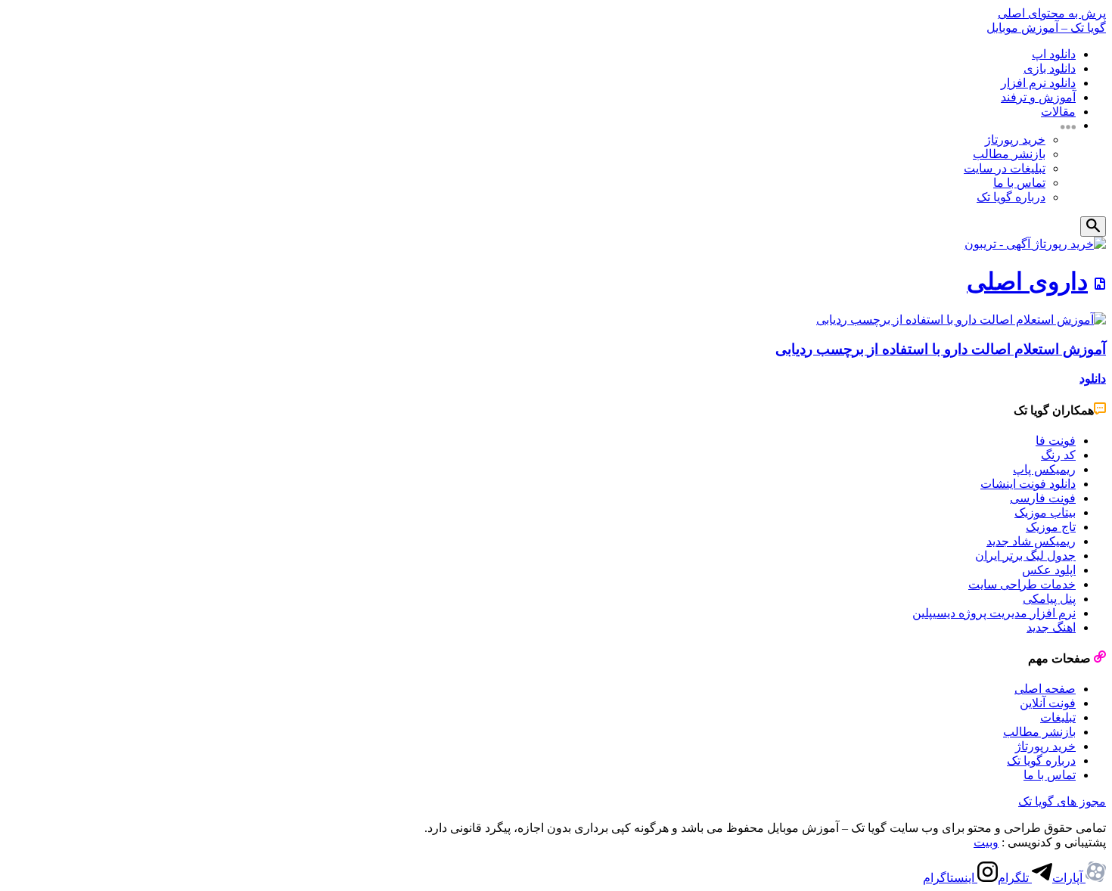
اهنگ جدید (1051, 627)
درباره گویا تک (1011, 197)
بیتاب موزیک (1045, 512)
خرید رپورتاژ (1015, 139)
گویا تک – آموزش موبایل (1046, 27)
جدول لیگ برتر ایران (1025, 555)
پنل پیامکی (1049, 598)
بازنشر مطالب (1009, 153)
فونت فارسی (1043, 498)
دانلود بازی (1049, 68)
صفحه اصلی (1045, 688)
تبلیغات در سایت (1004, 168)
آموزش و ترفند (1038, 97)
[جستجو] (1093, 226)
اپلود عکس (1049, 569)
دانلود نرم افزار (1038, 82)
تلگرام (1015, 877)
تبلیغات (1058, 717)
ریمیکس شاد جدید (1031, 541)
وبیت (986, 842)
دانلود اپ (1054, 54)
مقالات (1058, 111)
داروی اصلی (1027, 281)
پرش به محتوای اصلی (1052, 13)
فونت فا (1056, 440)
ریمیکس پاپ (1044, 469)
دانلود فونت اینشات (1028, 483)
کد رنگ (1058, 455)
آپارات (1069, 877)
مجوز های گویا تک (1062, 801)
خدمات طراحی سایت (1022, 584)
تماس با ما (1019, 182)
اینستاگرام (950, 877)
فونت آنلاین (1048, 703)
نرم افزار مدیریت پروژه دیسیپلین (994, 613)
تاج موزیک (1051, 526)
